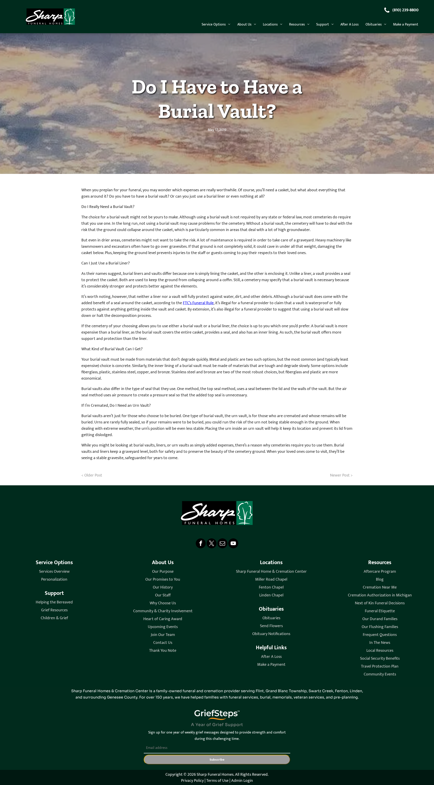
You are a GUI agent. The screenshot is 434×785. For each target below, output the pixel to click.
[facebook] (201, 543)
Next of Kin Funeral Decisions (380, 603)
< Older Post (91, 475)
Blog (380, 579)
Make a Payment (271, 665)
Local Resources (379, 651)
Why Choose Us (163, 603)
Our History (163, 587)
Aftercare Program (380, 572)
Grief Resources (54, 610)
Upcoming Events (163, 627)
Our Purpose (163, 572)
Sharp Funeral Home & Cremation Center (271, 572)
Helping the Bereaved (54, 602)
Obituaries (271, 618)
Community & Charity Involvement (163, 611)
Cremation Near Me (380, 587)
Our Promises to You (162, 579)
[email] (222, 543)
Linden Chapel (271, 595)
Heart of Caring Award (162, 619)
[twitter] (212, 543)
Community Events (380, 674)
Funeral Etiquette (380, 611)
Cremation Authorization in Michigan (380, 595)
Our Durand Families (379, 619)
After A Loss (271, 657)
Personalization (54, 579)
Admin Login (242, 780)
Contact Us (162, 643)
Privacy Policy (192, 780)
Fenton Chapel (271, 587)
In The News (379, 643)
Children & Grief (54, 618)
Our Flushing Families (380, 627)
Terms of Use (217, 780)
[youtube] (233, 543)
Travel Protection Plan (380, 666)
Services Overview (54, 572)
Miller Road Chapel (271, 579)
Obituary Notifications (271, 634)
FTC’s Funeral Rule (198, 303)
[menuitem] (216, 24)
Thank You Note (162, 651)
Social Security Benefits (380, 658)
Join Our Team (163, 635)
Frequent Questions (380, 635)
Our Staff (163, 595)
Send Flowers (271, 626)
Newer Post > (341, 475)
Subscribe (217, 759)
